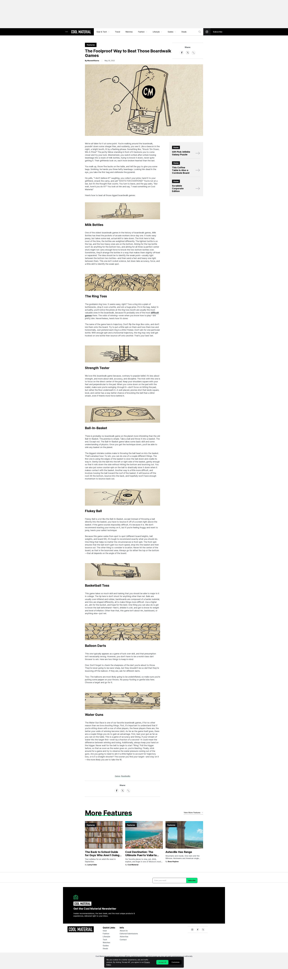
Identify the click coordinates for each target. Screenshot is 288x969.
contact (123, 939)
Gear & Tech (102, 32)
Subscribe (217, 32)
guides (106, 945)
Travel (117, 32)
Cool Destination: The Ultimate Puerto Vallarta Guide (141, 855)
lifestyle (106, 936)
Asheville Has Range (178, 852)
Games (117, 776)
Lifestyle (156, 32)
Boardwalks (125, 776)
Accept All (162, 962)
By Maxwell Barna (92, 61)
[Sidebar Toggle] (66, 32)
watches (106, 942)
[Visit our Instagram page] (207, 31)
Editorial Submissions (129, 933)
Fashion (141, 32)
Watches (129, 32)
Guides (170, 32)
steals (184, 32)
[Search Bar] (199, 31)
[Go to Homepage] (81, 32)
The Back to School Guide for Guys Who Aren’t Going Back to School (102, 855)
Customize (175, 962)
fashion (106, 933)
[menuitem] (103, 31)
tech (105, 939)
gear (105, 931)
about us (124, 931)
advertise (124, 936)
